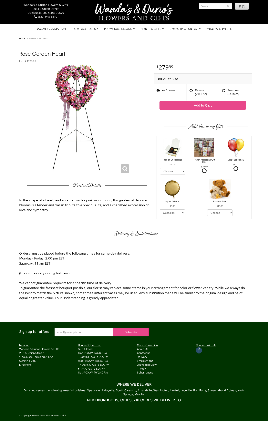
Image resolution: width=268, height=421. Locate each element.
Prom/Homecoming (118, 29)
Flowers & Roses (84, 29)
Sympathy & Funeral (184, 29)
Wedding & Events (219, 28)
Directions (25, 364)
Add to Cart (203, 105)
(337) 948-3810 (47, 16)
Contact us (143, 353)
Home (22, 38)
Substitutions (145, 372)
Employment (145, 361)
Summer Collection (51, 28)
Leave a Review (147, 364)
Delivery (142, 357)
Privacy (141, 368)
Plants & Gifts (150, 29)
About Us (142, 349)
